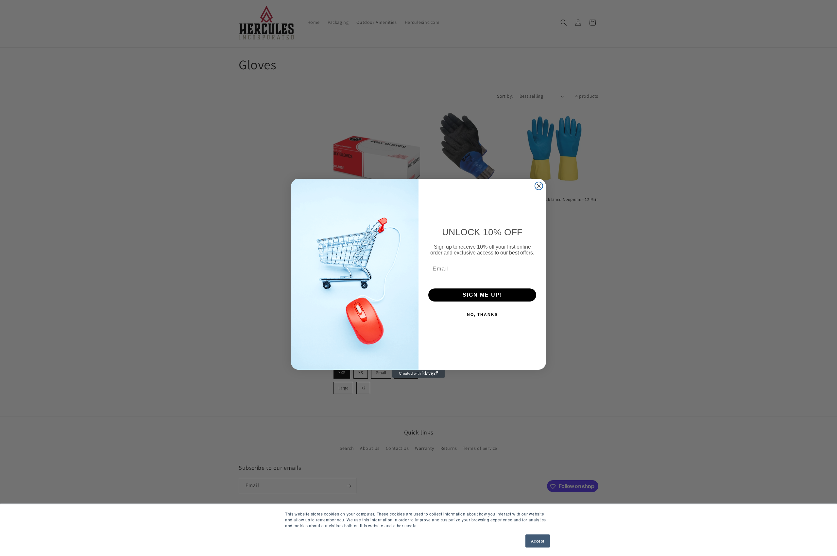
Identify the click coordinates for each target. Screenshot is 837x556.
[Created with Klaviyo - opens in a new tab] (418, 374)
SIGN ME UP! (482, 295)
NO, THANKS (482, 314)
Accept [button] (537, 541)
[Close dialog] (539, 186)
